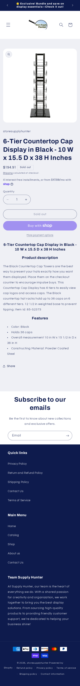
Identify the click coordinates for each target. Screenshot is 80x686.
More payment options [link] (40, 235)
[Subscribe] (67, 435)
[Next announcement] (72, 5)
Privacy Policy (17, 463)
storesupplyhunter (38, 663)
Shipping (8, 173)
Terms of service (66, 668)
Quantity (8, 191)
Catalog (13, 535)
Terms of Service (19, 500)
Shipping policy (28, 674)
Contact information (52, 674)
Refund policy (25, 668)
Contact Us (15, 491)
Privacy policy (45, 668)
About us (14, 553)
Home (12, 526)
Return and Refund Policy (25, 472)
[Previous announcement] (7, 5)
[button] (8, 24)
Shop (11, 544)
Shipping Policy (18, 482)
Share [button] (11, 366)
